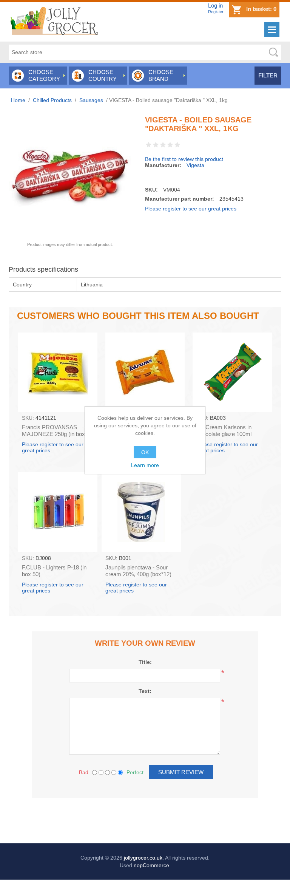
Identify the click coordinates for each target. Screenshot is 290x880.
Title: (145, 662)
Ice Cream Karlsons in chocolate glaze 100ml (223, 430)
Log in (215, 5)
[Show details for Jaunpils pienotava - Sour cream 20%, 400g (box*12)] (141, 512)
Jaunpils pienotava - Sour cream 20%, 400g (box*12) (138, 570)
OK (145, 452)
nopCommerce (151, 865)
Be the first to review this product (184, 159)
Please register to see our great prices (190, 209)
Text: (145, 691)
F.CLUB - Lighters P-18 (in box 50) (54, 570)
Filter (268, 75)
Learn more (145, 465)
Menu (271, 29)
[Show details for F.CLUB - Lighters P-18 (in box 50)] (57, 512)
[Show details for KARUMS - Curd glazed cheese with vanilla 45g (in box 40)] (145, 372)
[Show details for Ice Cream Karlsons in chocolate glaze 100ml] (232, 372)
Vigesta (195, 165)
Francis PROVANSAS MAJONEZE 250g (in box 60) (53, 434)
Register (216, 11)
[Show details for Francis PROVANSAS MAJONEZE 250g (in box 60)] (57, 372)
